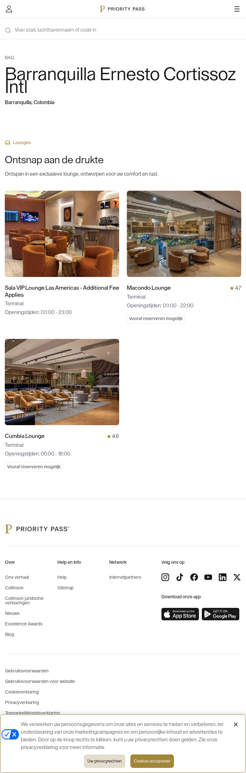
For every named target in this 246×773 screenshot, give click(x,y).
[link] (180, 614)
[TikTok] (180, 577)
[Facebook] (194, 577)
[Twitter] (237, 577)
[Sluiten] (236, 724)
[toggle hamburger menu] (237, 9)
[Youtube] (208, 577)
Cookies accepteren (152, 761)
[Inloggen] (9, 9)
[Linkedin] (222, 577)
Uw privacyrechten (104, 761)
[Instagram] (165, 577)
